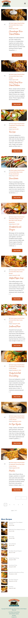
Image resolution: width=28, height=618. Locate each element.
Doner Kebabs (13, 178)
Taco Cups (12, 131)
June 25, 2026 (15, 129)
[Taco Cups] (14, 115)
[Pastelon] (14, 454)
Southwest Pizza (14, 326)
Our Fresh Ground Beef (14, 612)
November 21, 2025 (16, 370)
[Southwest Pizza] (14, 309)
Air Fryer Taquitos (15, 424)
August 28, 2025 (16, 468)
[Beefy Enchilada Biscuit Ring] (14, 356)
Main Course (19, 25)
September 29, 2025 (16, 421)
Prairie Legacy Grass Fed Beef (17, 23)
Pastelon (12, 470)
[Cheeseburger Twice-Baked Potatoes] (14, 14)
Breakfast (12, 218)
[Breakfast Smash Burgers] (14, 208)
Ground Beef (13, 25)
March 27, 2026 (15, 224)
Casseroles (12, 464)
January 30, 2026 (16, 275)
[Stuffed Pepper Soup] (14, 261)
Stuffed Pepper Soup (16, 278)
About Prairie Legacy (14, 613)
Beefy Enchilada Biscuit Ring (15, 374)
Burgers (17, 218)
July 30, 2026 (15, 28)
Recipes (11, 26)
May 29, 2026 (15, 175)
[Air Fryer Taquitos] (14, 407)
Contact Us (14, 617)
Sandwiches (16, 173)
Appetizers (12, 125)
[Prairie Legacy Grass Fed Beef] (14, 602)
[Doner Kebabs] (14, 162)
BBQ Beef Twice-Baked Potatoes (16, 84)
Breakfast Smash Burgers (15, 228)
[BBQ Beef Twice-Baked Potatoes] (14, 66)
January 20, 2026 (16, 323)
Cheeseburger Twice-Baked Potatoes (16, 33)
